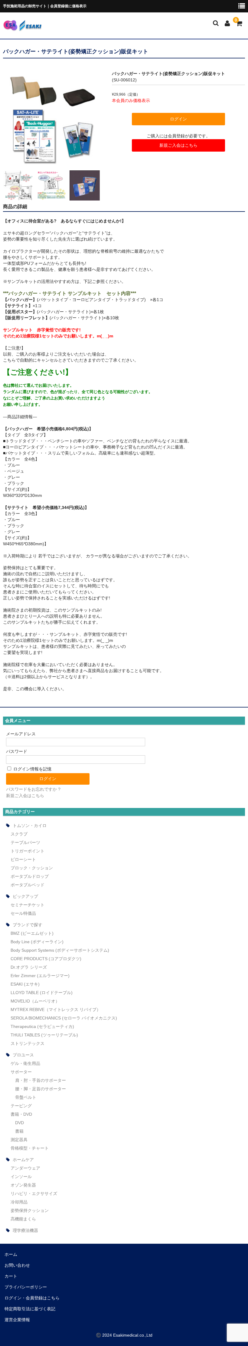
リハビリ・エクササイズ (34, 1193)
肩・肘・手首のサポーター (40, 1080)
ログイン (178, 119)
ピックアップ (25, 896)
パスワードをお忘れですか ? (33, 789)
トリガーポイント (27, 851)
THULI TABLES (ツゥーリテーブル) (44, 1034)
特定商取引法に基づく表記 (30, 1308)
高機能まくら (23, 1218)
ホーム (11, 1254)
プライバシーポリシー (26, 1287)
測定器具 (19, 1139)
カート (11, 1276)
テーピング (21, 1105)
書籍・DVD (21, 1114)
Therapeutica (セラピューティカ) (42, 1026)
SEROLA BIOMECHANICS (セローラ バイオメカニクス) (64, 1018)
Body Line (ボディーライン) (37, 941)
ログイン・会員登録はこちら (32, 1297)
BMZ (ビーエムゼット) (32, 933)
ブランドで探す (27, 924)
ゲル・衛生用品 (25, 1063)
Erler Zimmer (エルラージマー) (40, 975)
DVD (19, 1122)
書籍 (19, 1131)
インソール (21, 1176)
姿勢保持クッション (30, 1210)
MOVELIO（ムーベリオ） (35, 1001)
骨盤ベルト (25, 1097)
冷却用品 (19, 1202)
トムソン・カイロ (30, 825)
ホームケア (23, 1159)
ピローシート (23, 859)
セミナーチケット (27, 904)
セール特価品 (23, 913)
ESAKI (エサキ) (25, 984)
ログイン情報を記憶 (31, 769)
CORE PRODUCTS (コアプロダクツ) (46, 958)
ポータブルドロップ (30, 876)
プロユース (23, 1054)
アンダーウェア (25, 1168)
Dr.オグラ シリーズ (29, 967)
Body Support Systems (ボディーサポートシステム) (60, 950)
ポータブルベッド (27, 884)
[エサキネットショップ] (22, 27)
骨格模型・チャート (30, 1148)
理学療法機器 (25, 1230)
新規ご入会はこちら (178, 145)
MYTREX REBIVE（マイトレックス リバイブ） (56, 1009)
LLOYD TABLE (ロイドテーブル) (42, 992)
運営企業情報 (17, 1319)
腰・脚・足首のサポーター (40, 1088)
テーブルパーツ (25, 842)
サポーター (21, 1071)
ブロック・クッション (32, 867)
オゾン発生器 (23, 1185)
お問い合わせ (17, 1265)
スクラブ (19, 834)
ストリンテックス (27, 1043)
